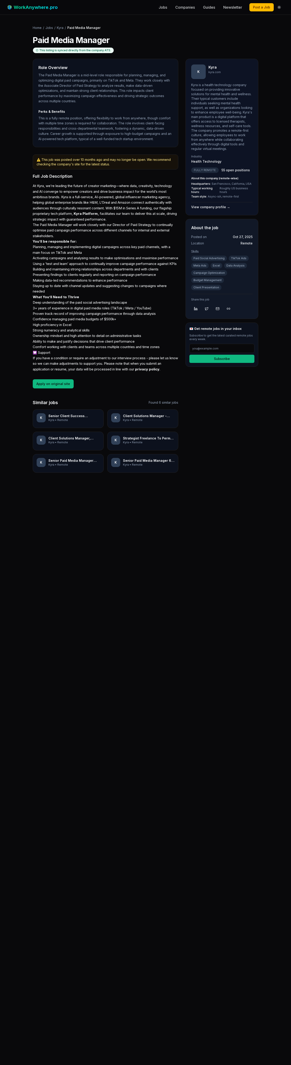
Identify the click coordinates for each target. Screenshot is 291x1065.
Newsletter (232, 7)
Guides (209, 7)
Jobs (163, 7)
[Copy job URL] (228, 308)
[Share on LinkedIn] (195, 308)
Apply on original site (53, 384)
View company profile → (210, 207)
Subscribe (222, 359)
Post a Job (261, 7)
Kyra (60, 28)
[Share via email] (217, 308)
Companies (185, 7)
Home (37, 28)
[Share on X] (206, 308)
